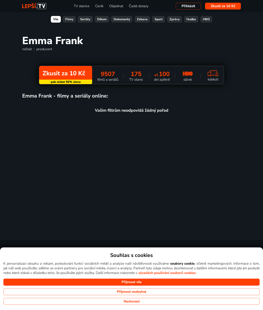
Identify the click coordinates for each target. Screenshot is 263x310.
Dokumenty (122, 19)
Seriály (85, 19)
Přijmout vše (131, 282)
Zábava (142, 19)
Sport (159, 19)
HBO (206, 19)
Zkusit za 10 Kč (223, 6)
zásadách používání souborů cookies (167, 273)
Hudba (191, 19)
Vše (55, 19)
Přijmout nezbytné (131, 291)
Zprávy (174, 19)
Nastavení (132, 301)
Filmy (69, 19)
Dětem (102, 19)
